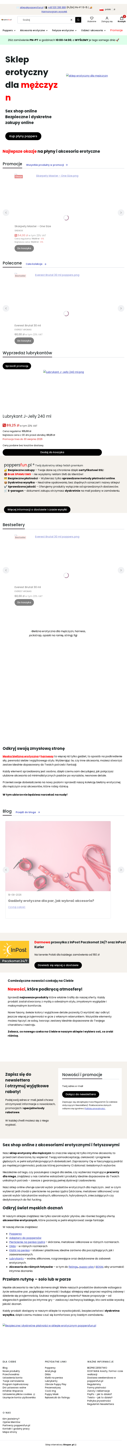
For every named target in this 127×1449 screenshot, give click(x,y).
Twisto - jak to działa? (99, 1397)
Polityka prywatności (99, 1400)
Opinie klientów (11, 1422)
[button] (78, 20)
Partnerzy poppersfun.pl (16, 1425)
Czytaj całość (16, 907)
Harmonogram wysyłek (54, 11)
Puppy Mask (52, 1394)
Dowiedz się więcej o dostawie (58, 965)
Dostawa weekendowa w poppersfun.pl (101, 1379)
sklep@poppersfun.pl (31, 7)
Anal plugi (50, 1371)
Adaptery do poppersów (25, 1238)
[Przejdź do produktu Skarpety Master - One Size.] (56, 198)
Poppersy (15, 1234)
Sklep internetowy (59, 1444)
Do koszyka (24, 248)
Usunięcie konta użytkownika (19, 1397)
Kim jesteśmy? (11, 1418)
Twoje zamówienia (13, 1381)
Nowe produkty (11, 1371)
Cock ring (50, 1391)
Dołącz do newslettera (81, 1094)
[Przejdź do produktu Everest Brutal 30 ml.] (56, 297)
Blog (5, 1367)
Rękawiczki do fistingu (57, 1397)
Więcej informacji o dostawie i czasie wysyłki (37, 509)
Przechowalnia (11, 1374)
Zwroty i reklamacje (98, 1391)
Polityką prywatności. (95, 1108)
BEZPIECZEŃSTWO (97, 1367)
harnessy (47, 756)
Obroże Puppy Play (55, 1384)
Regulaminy (94, 1384)
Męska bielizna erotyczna (21, 756)
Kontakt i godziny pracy (16, 1428)
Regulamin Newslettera (100, 1404)
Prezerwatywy (53, 1387)
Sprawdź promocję (16, 366)
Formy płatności (96, 1387)
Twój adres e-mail (72, 1086)
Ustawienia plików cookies (18, 1394)
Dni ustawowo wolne (14, 1387)
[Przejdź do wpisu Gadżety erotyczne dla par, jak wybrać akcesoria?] (58, 856)
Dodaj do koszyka (52, 452)
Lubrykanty (51, 1381)
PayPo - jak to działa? (99, 1394)
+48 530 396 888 (57, 7)
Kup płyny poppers (23, 136)
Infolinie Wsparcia (13, 1391)
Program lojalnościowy (15, 1384)
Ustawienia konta (12, 1377)
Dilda (48, 1374)
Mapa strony (10, 1432)
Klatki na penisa (54, 1377)
